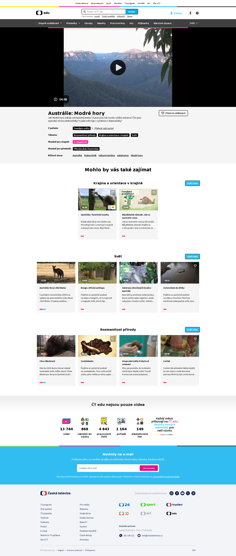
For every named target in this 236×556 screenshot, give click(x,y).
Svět (134, 135)
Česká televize (82, 3)
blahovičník (90, 155)
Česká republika (108, 16)
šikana (129, 16)
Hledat (131, 11)
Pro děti (141, 3)
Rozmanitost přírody (85, 135)
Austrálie (77, 155)
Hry (131, 23)
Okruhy (89, 23)
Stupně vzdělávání (48, 23)
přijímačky (121, 16)
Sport (108, 3)
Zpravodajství (97, 3)
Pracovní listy (117, 23)
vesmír (97, 16)
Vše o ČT (156, 3)
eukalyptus (123, 155)
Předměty (71, 23)
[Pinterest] (197, 13)
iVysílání (118, 3)
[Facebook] (190, 13)
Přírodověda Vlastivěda (86, 148)
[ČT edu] (42, 14)
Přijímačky (143, 23)
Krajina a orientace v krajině (113, 135)
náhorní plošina (107, 155)
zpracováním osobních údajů (166, 476)
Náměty (101, 23)
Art (149, 3)
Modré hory (137, 155)
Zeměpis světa (81, 128)
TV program (129, 3)
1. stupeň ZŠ (80, 142)
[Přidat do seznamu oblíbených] (113, 192)
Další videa (192, 183)
